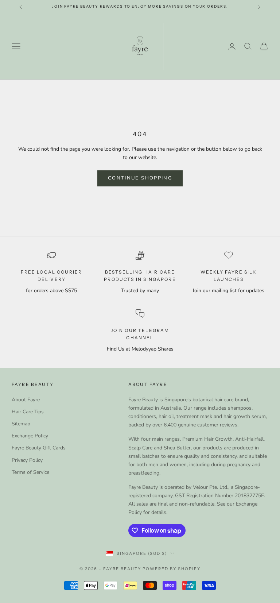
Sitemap (21, 423)
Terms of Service (30, 472)
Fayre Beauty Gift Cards (39, 447)
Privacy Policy (27, 460)
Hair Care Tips (28, 411)
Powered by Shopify (172, 568)
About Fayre (26, 399)
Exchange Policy (30, 435)
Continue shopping (140, 178)
